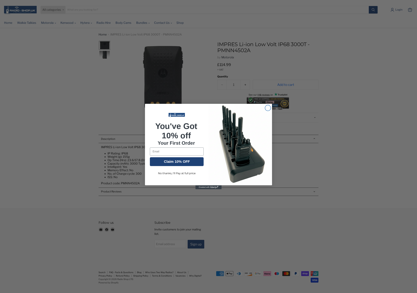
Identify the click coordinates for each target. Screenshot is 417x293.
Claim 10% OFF (177, 162)
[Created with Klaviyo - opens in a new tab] (208, 187)
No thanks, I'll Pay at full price (177, 173)
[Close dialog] (268, 108)
